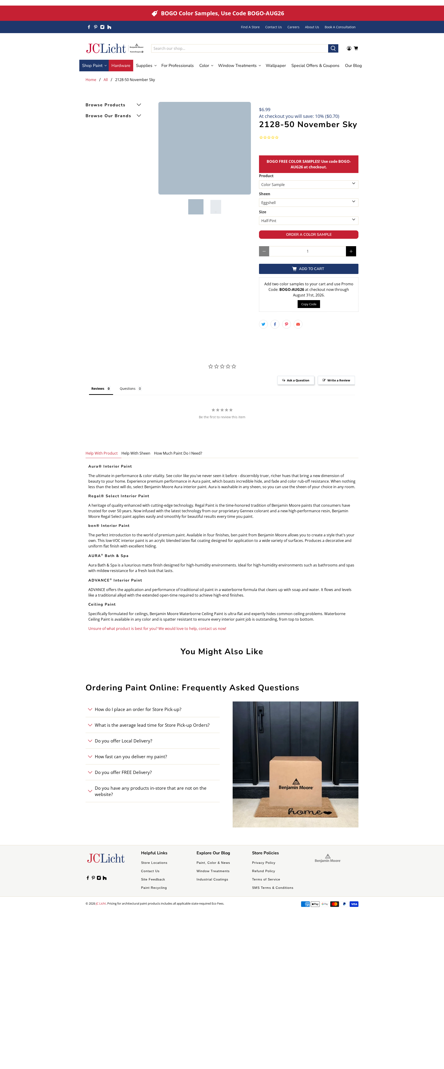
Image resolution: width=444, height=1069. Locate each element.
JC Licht (101, 903)
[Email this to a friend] (298, 324)
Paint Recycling (154, 888)
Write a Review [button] (338, 380)
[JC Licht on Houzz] (109, 27)
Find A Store (250, 27)
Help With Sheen (135, 453)
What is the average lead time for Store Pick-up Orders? (152, 725)
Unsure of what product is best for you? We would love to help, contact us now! (157, 628)
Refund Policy (263, 871)
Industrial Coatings (212, 879)
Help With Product (102, 453)
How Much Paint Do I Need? (178, 453)
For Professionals (177, 65)
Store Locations (154, 863)
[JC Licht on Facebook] (89, 27)
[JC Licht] (115, 48)
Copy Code (308, 304)
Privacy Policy (263, 863)
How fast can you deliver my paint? (131, 756)
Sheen (264, 193)
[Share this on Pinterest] (286, 324)
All (106, 80)
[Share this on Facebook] (275, 324)
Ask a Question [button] (298, 380)
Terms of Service (266, 879)
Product (266, 175)
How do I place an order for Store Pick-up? (138, 709)
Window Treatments (213, 871)
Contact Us (273, 27)
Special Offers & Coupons (315, 65)
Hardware (120, 65)
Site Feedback (153, 879)
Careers (293, 27)
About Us (312, 27)
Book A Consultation (340, 27)
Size (262, 211)
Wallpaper (276, 65)
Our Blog (353, 65)
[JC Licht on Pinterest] (95, 27)
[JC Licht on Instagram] (102, 27)
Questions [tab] (128, 388)
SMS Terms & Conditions (272, 888)
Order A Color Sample (309, 234)
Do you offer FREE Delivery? (123, 772)
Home (91, 80)
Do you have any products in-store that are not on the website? (151, 791)
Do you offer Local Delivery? (123, 741)
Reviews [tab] (97, 388)
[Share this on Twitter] (263, 324)
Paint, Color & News (213, 863)
